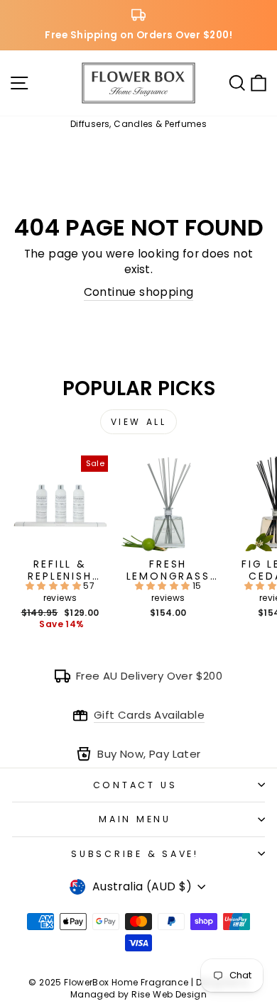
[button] (54, 586)
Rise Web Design (169, 994)
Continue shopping (139, 291)
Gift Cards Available (149, 714)
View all (139, 422)
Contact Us (135, 785)
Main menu (135, 819)
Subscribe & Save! (135, 854)
